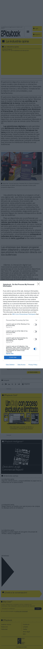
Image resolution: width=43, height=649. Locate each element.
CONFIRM (12, 357)
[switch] (35, 325)
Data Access (21, 364)
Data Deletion (10, 364)
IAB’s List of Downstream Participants (24, 314)
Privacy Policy (32, 364)
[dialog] (21, 324)
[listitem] (21, 320)
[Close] (39, 285)
